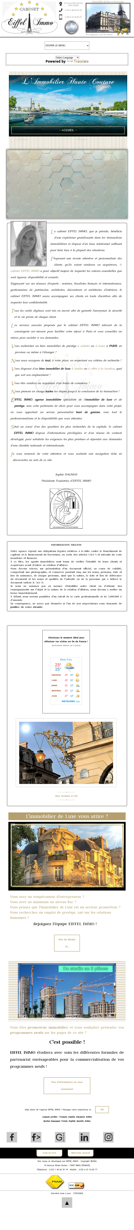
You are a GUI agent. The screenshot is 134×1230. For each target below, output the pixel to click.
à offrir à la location (101, 368)
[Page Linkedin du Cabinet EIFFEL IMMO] (84, 1137)
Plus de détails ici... (67, 943)
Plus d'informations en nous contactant (67, 1085)
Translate (81, 61)
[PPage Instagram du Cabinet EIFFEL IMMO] (108, 1137)
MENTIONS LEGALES (80, 1153)
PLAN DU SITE (49, 1153)
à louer (100, 346)
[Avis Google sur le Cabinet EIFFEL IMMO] (60, 1137)
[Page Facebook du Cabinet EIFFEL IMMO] (12, 1137)
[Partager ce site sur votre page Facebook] (36, 1137)
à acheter (83, 346)
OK (102, 1109)
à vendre (77, 368)
